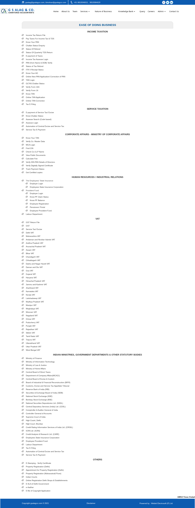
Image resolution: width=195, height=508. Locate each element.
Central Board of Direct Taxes (38, 372)
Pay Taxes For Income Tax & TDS (40, 39)
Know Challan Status (34, 116)
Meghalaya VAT (32, 309)
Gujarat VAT (31, 274)
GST (28, 226)
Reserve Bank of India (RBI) (37, 389)
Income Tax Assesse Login (37, 59)
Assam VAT (30, 250)
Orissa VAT (30, 319)
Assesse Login (32, 123)
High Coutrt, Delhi (33, 420)
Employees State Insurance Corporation (46, 187)
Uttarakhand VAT (33, 343)
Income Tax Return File (35, 35)
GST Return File (33, 222)
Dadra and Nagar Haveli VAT (38, 264)
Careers (151, 11)
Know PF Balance (37, 200)
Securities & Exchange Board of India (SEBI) (44, 393)
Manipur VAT (31, 305)
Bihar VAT (30, 253)
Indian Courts (31, 477)
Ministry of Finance (34, 358)
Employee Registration (39, 204)
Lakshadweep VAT (33, 298)
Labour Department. (34, 214)
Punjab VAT (31, 326)
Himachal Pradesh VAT (35, 281)
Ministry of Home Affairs (36, 369)
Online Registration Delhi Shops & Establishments (47, 480)
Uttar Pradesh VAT (33, 347)
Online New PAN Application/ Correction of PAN (45, 77)
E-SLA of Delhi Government (37, 484)
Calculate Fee (32, 159)
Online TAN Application (35, 97)
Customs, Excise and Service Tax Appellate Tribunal (47, 386)
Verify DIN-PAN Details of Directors (40, 162)
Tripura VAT (31, 340)
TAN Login (30, 80)
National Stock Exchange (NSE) (39, 396)
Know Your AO (32, 73)
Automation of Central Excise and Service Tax (45, 126)
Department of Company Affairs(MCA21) (43, 375)
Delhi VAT (30, 233)
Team (75, 11)
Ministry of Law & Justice (36, 365)
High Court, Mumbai (34, 424)
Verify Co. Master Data (35, 141)
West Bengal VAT (33, 350)
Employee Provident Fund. (41, 211)
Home (56, 11)
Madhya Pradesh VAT (35, 302)
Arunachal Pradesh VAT (36, 246)
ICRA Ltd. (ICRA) (33, 431)
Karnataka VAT (32, 291)
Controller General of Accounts (39, 413)
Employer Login (36, 184)
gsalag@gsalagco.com (34, 2)
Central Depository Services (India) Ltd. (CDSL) (46, 407)
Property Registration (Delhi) (38, 467)
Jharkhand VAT (32, 288)
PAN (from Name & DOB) (36, 63)
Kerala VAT (30, 295)
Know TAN (30, 94)
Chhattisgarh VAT (33, 260)
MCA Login (30, 145)
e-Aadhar (30, 487)
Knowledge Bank (126, 11)
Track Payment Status (35, 169)
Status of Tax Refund (34, 66)
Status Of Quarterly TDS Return (39, 52)
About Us (66, 11)
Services (84, 11)
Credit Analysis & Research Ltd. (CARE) (42, 434)
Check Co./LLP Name (35, 152)
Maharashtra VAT (33, 236)
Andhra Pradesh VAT (34, 243)
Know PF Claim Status (39, 197)
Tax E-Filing (31, 104)
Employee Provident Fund (37, 441)
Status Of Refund (33, 49)
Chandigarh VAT (33, 257)
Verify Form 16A (32, 87)
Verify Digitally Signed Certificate (39, 165)
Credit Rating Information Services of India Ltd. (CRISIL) (49, 427)
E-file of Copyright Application (38, 491)
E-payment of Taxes (34, 56)
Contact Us (174, 11)
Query (142, 11)
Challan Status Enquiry (35, 45)
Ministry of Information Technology (40, 362)
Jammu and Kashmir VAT (36, 284)
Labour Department (34, 444)
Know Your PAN (32, 42)
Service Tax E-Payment (35, 130)
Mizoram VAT (31, 312)
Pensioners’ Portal (37, 207)
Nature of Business (103, 11)
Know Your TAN (32, 138)
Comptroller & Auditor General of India (42, 410)
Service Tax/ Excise (34, 229)
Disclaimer (91, 503)
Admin (161, 11)
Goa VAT (29, 271)
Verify (50, 63)
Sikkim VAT (30, 333)
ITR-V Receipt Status (35, 70)
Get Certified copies (34, 172)
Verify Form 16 (32, 90)
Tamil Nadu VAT (32, 336)
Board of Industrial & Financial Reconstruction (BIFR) (48, 382)
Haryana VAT (31, 277)
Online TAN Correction (35, 101)
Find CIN (29, 148)
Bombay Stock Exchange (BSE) (39, 400)
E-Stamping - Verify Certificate (38, 463)
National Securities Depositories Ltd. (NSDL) (44, 403)
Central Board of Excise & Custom (40, 379)
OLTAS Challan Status (35, 83)
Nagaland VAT (32, 315)
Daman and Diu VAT (34, 267)
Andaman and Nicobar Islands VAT (40, 240)
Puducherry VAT (32, 322)
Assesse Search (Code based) (38, 119)
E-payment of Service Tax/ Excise (40, 112)
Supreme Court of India (36, 417)
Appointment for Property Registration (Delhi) (45, 470)
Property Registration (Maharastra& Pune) (43, 473)
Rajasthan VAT (32, 329)
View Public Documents (36, 155)
